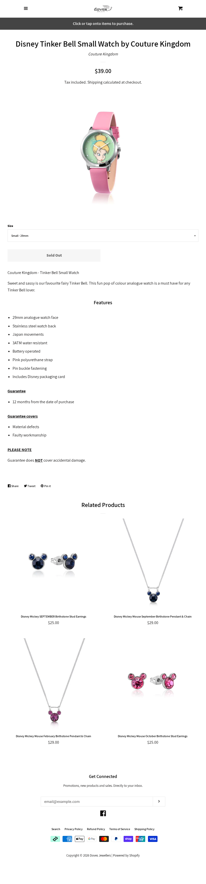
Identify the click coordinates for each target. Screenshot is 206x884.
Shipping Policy (144, 829)
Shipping (94, 82)
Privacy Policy (74, 829)
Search (56, 829)
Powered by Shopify (126, 855)
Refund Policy (96, 829)
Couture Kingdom (103, 54)
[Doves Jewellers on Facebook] (103, 814)
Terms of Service (119, 829)
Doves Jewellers (100, 855)
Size (10, 226)
